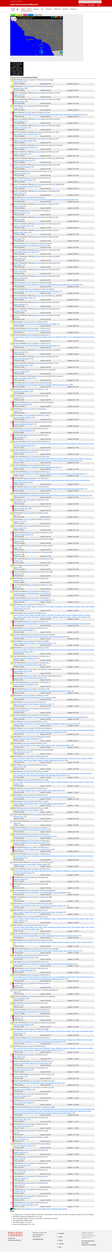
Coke (24, 608)
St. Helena (57, 773)
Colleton (21, 430)
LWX (54, 99)
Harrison (22, 927)
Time (25, 15)
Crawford (16, 1152)
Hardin (36, 803)
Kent (51, 724)
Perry (35, 134)
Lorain (22, 391)
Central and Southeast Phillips (29, 637)
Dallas (22, 790)
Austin (40, 1048)
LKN (54, 237)
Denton (19, 752)
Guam (15, 899)
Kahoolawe (44, 324)
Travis (34, 1031)
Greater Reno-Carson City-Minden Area (25, 658)
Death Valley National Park (21, 1083)
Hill (64, 906)
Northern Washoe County (21, 671)
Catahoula (33, 797)
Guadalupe (85, 1031)
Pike (15, 790)
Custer (48, 615)
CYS (47, 546)
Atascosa (79, 1031)
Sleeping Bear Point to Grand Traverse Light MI (27, 459)
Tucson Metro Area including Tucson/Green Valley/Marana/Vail (76, 1109)
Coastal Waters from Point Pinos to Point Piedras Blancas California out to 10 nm (41, 979)
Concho (46, 606)
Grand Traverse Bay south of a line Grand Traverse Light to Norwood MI (57, 461)
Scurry (20, 630)
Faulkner (38, 745)
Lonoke (58, 745)
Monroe (16, 258)
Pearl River (17, 810)
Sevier (48, 912)
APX (47, 442)
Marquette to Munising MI (21, 843)
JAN (43, 756)
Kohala (26, 324)
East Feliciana (49, 773)
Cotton (79, 617)
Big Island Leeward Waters (46, 936)
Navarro (29, 1146)
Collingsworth (34, 739)
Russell (23, 213)
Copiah (46, 760)
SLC (47, 585)
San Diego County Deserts (21, 1063)
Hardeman (21, 121)
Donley (28, 739)
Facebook (61, 1233)
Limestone (46, 906)
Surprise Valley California (35, 678)
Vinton (21, 180)
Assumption (33, 775)
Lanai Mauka (52, 324)
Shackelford (71, 606)
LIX (43, 771)
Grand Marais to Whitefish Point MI (24, 600)
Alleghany (27, 167)
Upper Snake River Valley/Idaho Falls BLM (26, 623)
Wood (21, 365)
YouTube (61, 1243)
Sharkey (90, 758)
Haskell (52, 606)
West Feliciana (40, 773)
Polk (15, 1048)
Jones (65, 606)
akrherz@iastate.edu (38, 1239)
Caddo (25, 617)
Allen (71, 782)
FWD (43, 750)
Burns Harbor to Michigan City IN (23, 830)
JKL (54, 132)
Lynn (66, 724)
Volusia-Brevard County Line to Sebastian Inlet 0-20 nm (30, 245)
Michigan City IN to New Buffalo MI (42, 836)
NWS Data (57, 9)
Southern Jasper (57, 803)
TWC (49, 1107)
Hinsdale (22, 534)
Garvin (15, 617)
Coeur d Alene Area (59, 964)
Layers (13, 15)
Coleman (78, 606)
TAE (44, 519)
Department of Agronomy (14, 1240)
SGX (43, 728)
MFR (46, 478)
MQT (47, 493)
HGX (43, 1046)
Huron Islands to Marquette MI (37, 843)
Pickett (32, 147)
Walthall (23, 810)
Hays (30, 1031)
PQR (47, 709)
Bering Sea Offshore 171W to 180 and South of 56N (29, 199)
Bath (22, 167)
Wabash (22, 879)
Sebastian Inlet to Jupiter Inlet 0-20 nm (57, 385)
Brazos (26, 1050)
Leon (21, 521)
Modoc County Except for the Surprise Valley (70, 489)
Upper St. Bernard (85, 773)
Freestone (53, 906)
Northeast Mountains (20, 957)
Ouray (27, 534)
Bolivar (47, 758)
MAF (43, 628)
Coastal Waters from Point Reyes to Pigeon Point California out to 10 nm (34, 977)
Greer (33, 617)
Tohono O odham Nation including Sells (65, 1111)
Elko (15, 239)
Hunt (24, 942)
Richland (16, 797)
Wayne (16, 587)
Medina (27, 391)
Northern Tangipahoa (20, 773)
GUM (47, 890)
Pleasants (16, 365)
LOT (50, 821)
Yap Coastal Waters (19, 998)
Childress (16, 724)
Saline (25, 141)
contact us (82, 5)
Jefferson (16, 141)
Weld (15, 265)
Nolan (87, 606)
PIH (46, 622)
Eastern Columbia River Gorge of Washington (27, 697)
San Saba (16, 606)
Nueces (26, 643)
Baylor (15, 704)
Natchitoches (47, 919)
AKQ (47, 289)
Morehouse (67, 797)
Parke (21, 1198)
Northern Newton (18, 803)
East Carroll (52, 797)
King (35, 724)
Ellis (29, 951)
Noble (20, 258)
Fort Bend (43, 1050)
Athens (25, 180)
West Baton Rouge (54, 775)
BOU (54, 263)
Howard (25, 630)
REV (47, 656)
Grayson (43, 942)
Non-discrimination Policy (88, 1241)
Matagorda (73, 1048)
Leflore (58, 758)
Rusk (87, 927)
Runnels (20, 608)
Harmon (84, 617)
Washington (17, 213)
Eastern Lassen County (20, 678)
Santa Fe (16, 108)
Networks (48, 9)
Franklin (23, 226)
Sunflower (53, 758)
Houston (90, 1048)
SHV (43, 910)
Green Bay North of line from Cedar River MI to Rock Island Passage (33, 495)
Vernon (16, 782)
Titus (29, 929)
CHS (47, 171)
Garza (39, 724)
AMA (43, 737)
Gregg (27, 927)
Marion (42, 758)
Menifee (21, 298)
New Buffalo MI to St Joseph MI (23, 836)
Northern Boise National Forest (23, 691)
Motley (22, 724)
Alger (21, 817)
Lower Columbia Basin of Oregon (23, 650)
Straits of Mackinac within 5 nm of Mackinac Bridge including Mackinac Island (36, 467)
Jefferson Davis (53, 760)
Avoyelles (27, 782)
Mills (58, 942)
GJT (47, 533)
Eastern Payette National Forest (41, 691)
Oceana (29, 864)
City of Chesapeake (39, 291)
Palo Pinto (76, 951)
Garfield (31, 615)
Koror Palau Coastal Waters (22, 1025)
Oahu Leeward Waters (34, 856)
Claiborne (40, 760)
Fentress (21, 147)
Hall (75, 724)
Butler (21, 404)
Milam (90, 942)
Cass (19, 929)
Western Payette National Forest (60, 691)
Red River (71, 919)
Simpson (16, 758)
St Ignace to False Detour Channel (24, 452)
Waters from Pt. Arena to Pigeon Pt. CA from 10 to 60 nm (30, 330)
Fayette (20, 82)
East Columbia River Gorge (42, 650)
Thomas (20, 528)
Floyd (20, 186)
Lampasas (67, 942)
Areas (29, 9)
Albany (16, 548)
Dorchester (17, 424)
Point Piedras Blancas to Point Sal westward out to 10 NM (30, 593)
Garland (16, 232)
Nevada (52, 912)
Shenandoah (23, 127)
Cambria (16, 372)
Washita (16, 615)
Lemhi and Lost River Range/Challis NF (50, 623)
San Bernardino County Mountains (35, 732)
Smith (45, 927)
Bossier (82, 919)
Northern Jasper (28, 803)
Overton (26, 147)
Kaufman (49, 951)
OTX (46, 435)
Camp (37, 929)
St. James (27, 775)
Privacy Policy (85, 1242)
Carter (60, 617)
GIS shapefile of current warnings (32, 1209)
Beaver (26, 404)
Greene (16, 1096)
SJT (43, 605)
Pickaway (16, 1018)
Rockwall (56, 951)
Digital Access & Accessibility (88, 1244)
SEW (46, 847)
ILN (43, 1016)
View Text (27, 80)
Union (15, 912)
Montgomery (26, 252)
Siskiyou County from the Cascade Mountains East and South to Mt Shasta (35, 489)
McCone (46, 637)
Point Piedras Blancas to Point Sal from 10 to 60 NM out (30, 1012)
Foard (15, 121)
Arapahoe (22, 417)
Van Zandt (30, 942)
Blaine (52, 615)
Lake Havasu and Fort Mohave (22, 1089)
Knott (29, 160)
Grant (21, 141)
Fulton (23, 1139)
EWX (43, 1029)
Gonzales (52, 1031)
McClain (81, 615)
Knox (45, 704)
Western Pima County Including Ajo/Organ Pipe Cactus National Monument (35, 1109)
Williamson (20, 1031)
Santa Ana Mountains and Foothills (24, 730)
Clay (24, 134)
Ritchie (16, 508)
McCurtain (17, 1005)
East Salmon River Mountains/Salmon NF (75, 623)
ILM (44, 396)
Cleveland (87, 615)
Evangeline (65, 782)
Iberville (63, 775)
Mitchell (30, 630)
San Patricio (32, 643)
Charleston (17, 173)
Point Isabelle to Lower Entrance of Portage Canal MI (48, 717)
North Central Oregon (73, 650)
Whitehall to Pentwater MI (71, 871)
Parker (70, 951)
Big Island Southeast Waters (30, 936)
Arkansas (23, 745)
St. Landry (86, 782)
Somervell (40, 951)
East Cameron (42, 782)
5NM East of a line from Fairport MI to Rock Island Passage (71, 495)
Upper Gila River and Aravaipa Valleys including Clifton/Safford (52, 1113)
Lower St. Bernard (74, 773)
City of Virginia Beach (52, 291)
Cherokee (16, 927)
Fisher (83, 606)
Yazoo (15, 760)
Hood (45, 951)
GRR (50, 862)
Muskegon (17, 864)
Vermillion (16, 1198)
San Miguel (17, 554)
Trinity (59, 1050)
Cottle (26, 724)
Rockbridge (17, 167)
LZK (54, 139)
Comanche (43, 617)
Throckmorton (59, 606)
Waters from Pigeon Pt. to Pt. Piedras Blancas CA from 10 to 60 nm (75, 337)
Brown (29, 606)
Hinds (30, 760)
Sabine (54, 919)
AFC (43, 198)
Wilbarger (36, 704)
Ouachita (43, 790)
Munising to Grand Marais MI (42, 600)
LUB (43, 722)
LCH (43, 780)
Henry (28, 226)
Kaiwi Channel (64, 856)
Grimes (53, 1048)
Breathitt (20, 134)
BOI (46, 689)
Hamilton (73, 942)
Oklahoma (75, 615)
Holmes (78, 758)
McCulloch (23, 606)
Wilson (92, 1031)
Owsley (31, 134)
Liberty (15, 1050)
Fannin (49, 942)
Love (64, 617)
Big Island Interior (19, 324)
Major (26, 615)
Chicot (20, 767)
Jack (27, 752)
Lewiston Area (36, 964)
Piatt (15, 1133)
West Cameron (51, 782)
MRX (47, 211)
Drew (59, 790)
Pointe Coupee (30, 773)
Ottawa (44, 864)
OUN (54, 119)
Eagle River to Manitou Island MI (23, 717)
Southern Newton (47, 803)
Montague (16, 906)
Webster (21, 919)
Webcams (73, 9)
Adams (27, 758)
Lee (27, 134)
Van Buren (23, 864)
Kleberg (21, 643)
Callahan (34, 606)
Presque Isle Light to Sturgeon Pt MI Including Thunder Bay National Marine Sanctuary (39, 444)
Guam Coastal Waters (32, 892)
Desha (38, 790)
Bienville (64, 919)
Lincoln (38, 758)
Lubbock (62, 724)
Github (60, 1240)
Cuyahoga (17, 391)
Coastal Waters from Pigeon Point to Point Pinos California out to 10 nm (34, 337)
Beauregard (33, 782)
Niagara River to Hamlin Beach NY (74, 114)
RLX (47, 178)
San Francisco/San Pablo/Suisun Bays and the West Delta (39, 345)
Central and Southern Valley (57, 637)
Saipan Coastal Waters (59, 892)
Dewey (43, 615)
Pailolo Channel (60, 936)
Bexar (20, 1033)
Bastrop (39, 1031)
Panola (69, 927)
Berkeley (23, 173)
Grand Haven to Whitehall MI (54, 871)
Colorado (85, 1048)
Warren (26, 760)
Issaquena (84, 758)
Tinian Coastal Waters (46, 892)
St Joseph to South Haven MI (22, 873)
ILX (43, 1101)
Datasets (35, 9)
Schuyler (19, 1102)
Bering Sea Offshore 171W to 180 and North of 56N (59, 199)
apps (98, 5)
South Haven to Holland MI (38, 871)
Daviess (22, 1070)
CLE (44, 389)
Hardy (15, 101)
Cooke (22, 906)
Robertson (28, 906)
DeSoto (21, 88)
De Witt (58, 1031)
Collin (23, 752)
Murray (20, 617)
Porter (15, 823)
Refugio (44, 643)
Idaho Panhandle (19, 437)
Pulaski (30, 141)
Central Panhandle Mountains (22, 964)
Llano (15, 1031)
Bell (62, 942)
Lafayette (59, 782)
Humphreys (71, 758)
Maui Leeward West (35, 324)
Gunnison (16, 534)
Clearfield (22, 372)
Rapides (20, 782)
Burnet (26, 1031)
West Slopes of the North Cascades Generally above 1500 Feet (32, 849)
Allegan (39, 864)
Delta (39, 942)
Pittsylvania (17, 226)
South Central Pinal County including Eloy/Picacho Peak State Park (33, 1111)
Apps (23, 9)
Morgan (19, 265)
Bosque (33, 906)
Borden (16, 630)
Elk (20, 95)
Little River (37, 912)
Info (42, 9)
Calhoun (50, 643)
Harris (32, 1048)
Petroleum (17, 637)
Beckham (21, 615)
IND (43, 877)
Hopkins (20, 942)
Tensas (39, 797)
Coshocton (17, 541)
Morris (33, 929)
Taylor (15, 608)
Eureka (19, 239)
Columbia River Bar (19, 711)
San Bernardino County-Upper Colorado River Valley (45, 1083)
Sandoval (16, 580)
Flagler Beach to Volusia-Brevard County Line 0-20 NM (62, 285)
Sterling (92, 606)
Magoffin (21, 160)
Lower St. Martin (78, 782)
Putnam (16, 147)
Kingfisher (58, 615)
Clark (18, 790)
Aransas (39, 643)
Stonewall (56, 724)
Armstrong (22, 304)
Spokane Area (30, 957)
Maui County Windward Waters (51, 856)
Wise (15, 752)
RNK (54, 165)
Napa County (33, 1063)
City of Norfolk (29, 291)
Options (30, 15)
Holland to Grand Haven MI (21, 871)
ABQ (44, 106)
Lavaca (63, 1031)
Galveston (66, 1048)
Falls (37, 906)
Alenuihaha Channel (71, 936)
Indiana (16, 304)
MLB (44, 243)
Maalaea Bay (17, 936)
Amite (31, 810)
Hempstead (58, 912)
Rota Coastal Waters (19, 892)
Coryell (78, 942)
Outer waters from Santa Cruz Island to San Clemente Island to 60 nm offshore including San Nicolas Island (45, 1040)
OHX (54, 145)
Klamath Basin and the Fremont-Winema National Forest (30, 480)
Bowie (15, 929)
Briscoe (71, 724)
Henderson (23, 1146)
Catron (15, 567)
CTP (54, 93)
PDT (43, 500)
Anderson (16, 1146)
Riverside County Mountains (43, 730)
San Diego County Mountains (54, 732)
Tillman (69, 617)
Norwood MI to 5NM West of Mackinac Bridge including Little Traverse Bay (63, 459)
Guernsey (16, 985)
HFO (43, 322)
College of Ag (11, 1238)
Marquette (16, 817)
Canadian (68, 615)
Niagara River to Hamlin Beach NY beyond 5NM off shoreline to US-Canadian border (38, 114)
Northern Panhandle (46, 964)
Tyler (26, 508)
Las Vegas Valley (19, 1076)
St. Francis (17, 311)
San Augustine (76, 927)
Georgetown (17, 398)
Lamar (35, 942)
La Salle (26, 919)
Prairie (53, 745)
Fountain (22, 1205)
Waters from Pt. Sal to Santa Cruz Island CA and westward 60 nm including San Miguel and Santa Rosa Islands (53, 1041)
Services (65, 9)
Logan (63, 615)
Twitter (60, 1237)
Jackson (16, 180)
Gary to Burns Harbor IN (40, 830)
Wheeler (16, 739)
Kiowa (37, 617)
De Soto (77, 919)
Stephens (49, 617)
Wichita (41, 704)
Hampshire (21, 101)
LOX (47, 591)
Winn (41, 919)
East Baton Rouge (43, 775)
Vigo (20, 1185)
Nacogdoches (51, 927)
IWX (47, 834)
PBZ (54, 256)
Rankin (34, 760)
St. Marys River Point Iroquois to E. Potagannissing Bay (30, 474)
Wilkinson (36, 810)
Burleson (27, 1048)
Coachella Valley (43, 1063)
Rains (15, 942)
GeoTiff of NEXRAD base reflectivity (56, 1209)
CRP (43, 641)
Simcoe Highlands (46, 697)
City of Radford (18, 252)
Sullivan (16, 1159)
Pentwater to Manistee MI (86, 871)
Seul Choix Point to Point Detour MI (24, 684)
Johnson (21, 154)
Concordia (45, 797)
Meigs (30, 180)
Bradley (55, 790)
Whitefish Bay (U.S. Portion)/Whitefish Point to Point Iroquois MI (64, 474)
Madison (20, 760)
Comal (47, 1031)
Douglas (16, 417)
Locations (19, 15)
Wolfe (15, 134)
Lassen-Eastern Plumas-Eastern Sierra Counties (28, 665)
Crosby (47, 724)
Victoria (16, 643)
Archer (20, 704)
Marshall (16, 88)
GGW (47, 635)
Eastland (54, 942)
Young (25, 951)
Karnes (16, 1033)
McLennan (60, 906)
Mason (34, 864)
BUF (44, 112)
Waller (36, 1048)
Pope (25, 154)
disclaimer (91, 5)
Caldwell (32, 919)
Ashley (15, 767)
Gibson (19, 1057)
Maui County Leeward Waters (78, 856)
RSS (60, 1247)
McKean (16, 95)
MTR (47, 328)
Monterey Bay (17, 345)
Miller (31, 912)
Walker (49, 1050)
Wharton (30, 1050)
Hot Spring (17, 745)
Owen (25, 1119)
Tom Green (40, 606)
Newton (16, 154)
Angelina (63, 927)
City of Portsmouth (19, 291)
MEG (44, 80)
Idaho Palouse (69, 964)
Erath (15, 951)
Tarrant (66, 951)
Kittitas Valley (17, 502)
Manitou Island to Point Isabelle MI (74, 717)
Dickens (30, 724)
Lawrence (61, 760)
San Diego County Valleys (59, 730)
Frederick (16, 127)
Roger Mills (37, 615)
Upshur (37, 927)
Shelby (16, 82)
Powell (26, 298)
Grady (15, 528)
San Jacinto (20, 1048)
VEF (49, 1074)
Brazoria (20, 1050)
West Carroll (59, 797)
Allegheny (16, 404)
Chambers (37, 1050)
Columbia (20, 912)
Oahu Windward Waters (20, 856)
